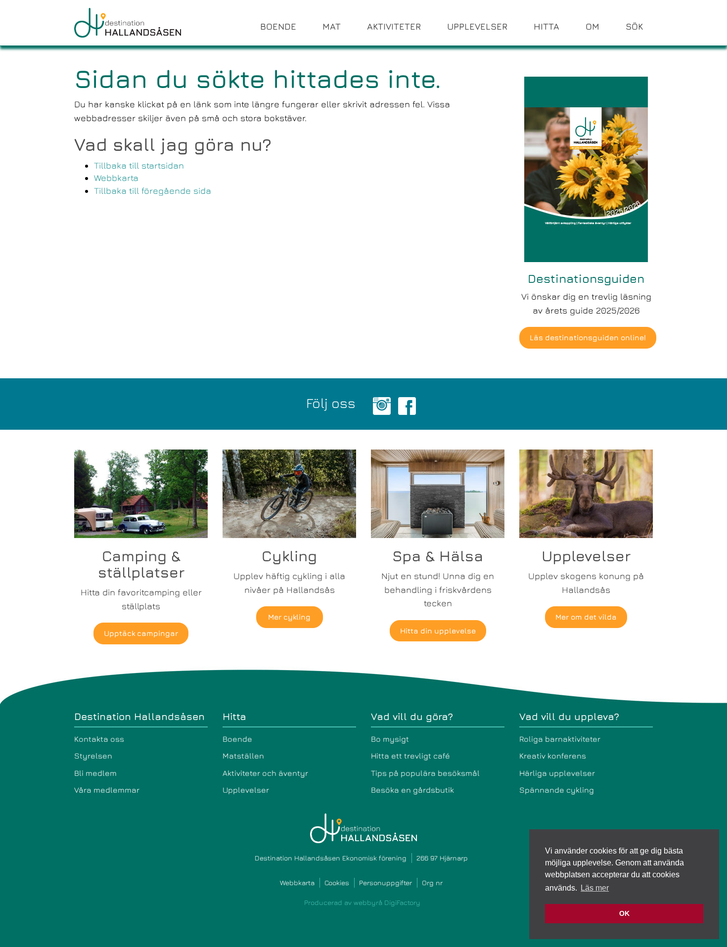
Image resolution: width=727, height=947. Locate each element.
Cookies (336, 882)
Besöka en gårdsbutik (412, 789)
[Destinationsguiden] (586, 168)
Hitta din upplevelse (438, 631)
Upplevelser (246, 789)
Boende (237, 738)
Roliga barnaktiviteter (559, 738)
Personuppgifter (385, 882)
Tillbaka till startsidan (139, 165)
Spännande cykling (556, 789)
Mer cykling (289, 617)
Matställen (243, 755)
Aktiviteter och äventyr (265, 772)
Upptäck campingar (141, 633)
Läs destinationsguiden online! (588, 337)
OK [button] (624, 913)
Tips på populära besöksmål (425, 772)
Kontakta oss (99, 738)
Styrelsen (93, 755)
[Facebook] (407, 405)
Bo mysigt (390, 738)
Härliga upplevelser (557, 772)
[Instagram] (382, 405)
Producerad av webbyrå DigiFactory (362, 902)
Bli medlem (95, 772)
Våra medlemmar (106, 789)
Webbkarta (116, 178)
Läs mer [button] (595, 888)
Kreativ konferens (552, 755)
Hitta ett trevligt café (410, 755)
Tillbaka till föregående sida (152, 190)
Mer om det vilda (586, 617)
